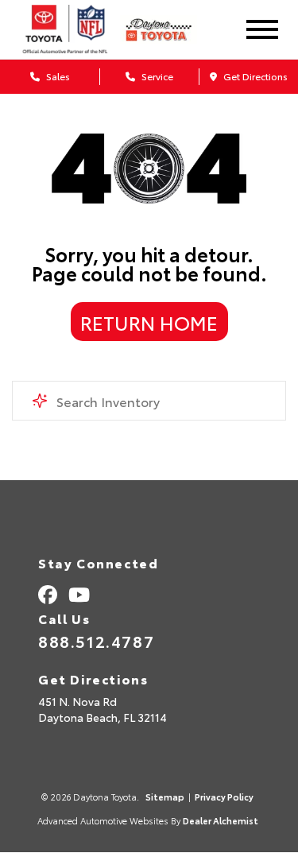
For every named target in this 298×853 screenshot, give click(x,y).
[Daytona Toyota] (168, 30)
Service (156, 76)
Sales (57, 76)
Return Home (149, 321)
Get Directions (254, 76)
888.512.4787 (96, 641)
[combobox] (149, 401)
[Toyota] (65, 29)
